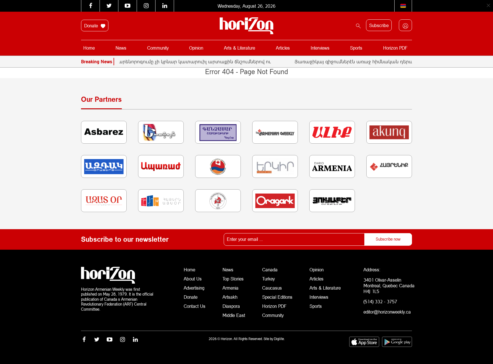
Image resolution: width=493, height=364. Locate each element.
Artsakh (230, 297)
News (121, 47)
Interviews (320, 47)
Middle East (234, 315)
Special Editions (277, 297)
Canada (270, 269)
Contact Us (194, 306)
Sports (356, 47)
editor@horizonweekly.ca (387, 311)
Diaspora (231, 306)
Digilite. (279, 339)
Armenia (231, 287)
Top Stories (233, 278)
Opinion (196, 47)
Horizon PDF (395, 47)
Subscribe (379, 25)
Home (89, 47)
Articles (283, 47)
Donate (91, 25)
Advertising (194, 287)
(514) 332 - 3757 (380, 301)
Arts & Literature (239, 47)
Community (158, 47)
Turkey (268, 278)
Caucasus (272, 287)
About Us (193, 278)
